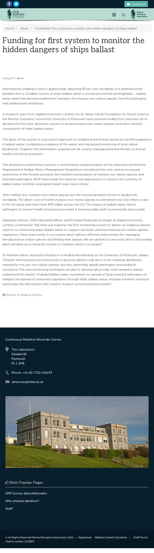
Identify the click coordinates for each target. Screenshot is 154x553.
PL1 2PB (17, 363)
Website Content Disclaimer (111, 537)
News (24, 28)
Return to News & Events (23, 295)
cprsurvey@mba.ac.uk (27, 382)
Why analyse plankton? (22, 501)
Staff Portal (140, 537)
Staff (9, 508)
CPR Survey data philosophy (26, 493)
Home (9, 28)
